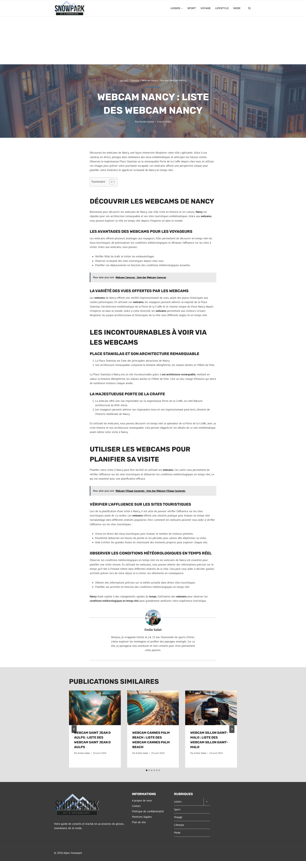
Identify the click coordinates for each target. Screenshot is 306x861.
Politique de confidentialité (148, 811)
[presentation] (95, 707)
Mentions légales (142, 817)
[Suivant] (231, 729)
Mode (236, 8)
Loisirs (178, 801)
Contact (136, 806)
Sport (191, 8)
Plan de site (139, 822)
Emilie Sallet (146, 121)
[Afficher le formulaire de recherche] (249, 8)
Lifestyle (222, 8)
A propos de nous (142, 800)
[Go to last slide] (74, 729)
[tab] (146, 770)
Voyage (205, 8)
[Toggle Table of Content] (110, 182)
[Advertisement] (153, 40)
